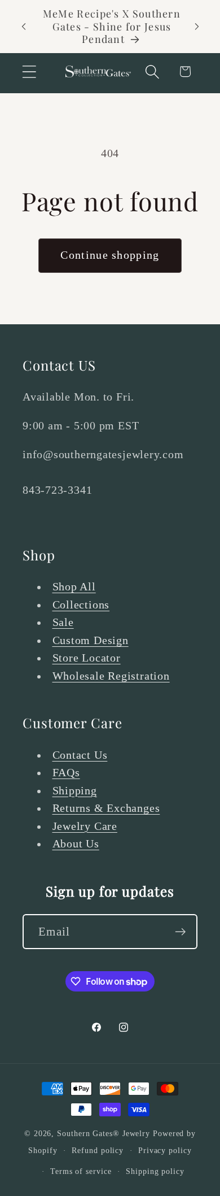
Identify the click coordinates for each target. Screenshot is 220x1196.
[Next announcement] (196, 26)
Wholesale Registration (111, 676)
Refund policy (98, 1150)
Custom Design (90, 640)
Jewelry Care (84, 826)
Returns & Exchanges (106, 808)
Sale (63, 622)
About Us (75, 844)
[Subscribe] (180, 932)
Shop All (74, 587)
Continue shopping (109, 255)
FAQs (66, 773)
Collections (81, 605)
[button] (29, 71)
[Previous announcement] (23, 26)
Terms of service (81, 1171)
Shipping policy (155, 1171)
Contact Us (80, 755)
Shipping (74, 791)
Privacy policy (165, 1150)
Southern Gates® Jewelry (105, 1133)
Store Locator (86, 658)
